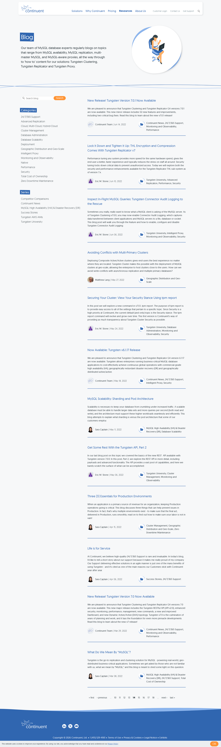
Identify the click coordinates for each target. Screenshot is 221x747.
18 (153, 697)
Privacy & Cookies (133, 737)
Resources (125, 11)
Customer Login (160, 11)
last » (172, 697)
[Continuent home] (32, 8)
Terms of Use (114, 737)
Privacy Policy (113, 744)
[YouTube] (76, 726)
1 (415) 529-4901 (97, 737)
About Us (140, 11)
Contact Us (175, 11)
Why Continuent (95, 11)
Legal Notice (150, 737)
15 (139, 697)
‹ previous (102, 697)
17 (149, 697)
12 (124, 697)
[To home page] (34, 723)
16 (144, 697)
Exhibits (163, 737)
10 (115, 697)
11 (120, 697)
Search (198, 11)
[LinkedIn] (64, 726)
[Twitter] (70, 726)
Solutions (77, 11)
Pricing (112, 11)
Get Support (188, 11)
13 (129, 697)
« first (91, 697)
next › (164, 697)
